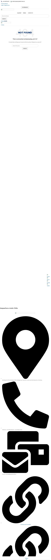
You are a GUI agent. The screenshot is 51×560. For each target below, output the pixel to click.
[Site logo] (7, 10)
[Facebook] (48, 275)
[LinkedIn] (48, 284)
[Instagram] (48, 281)
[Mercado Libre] (48, 278)
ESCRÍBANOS (25, 7)
